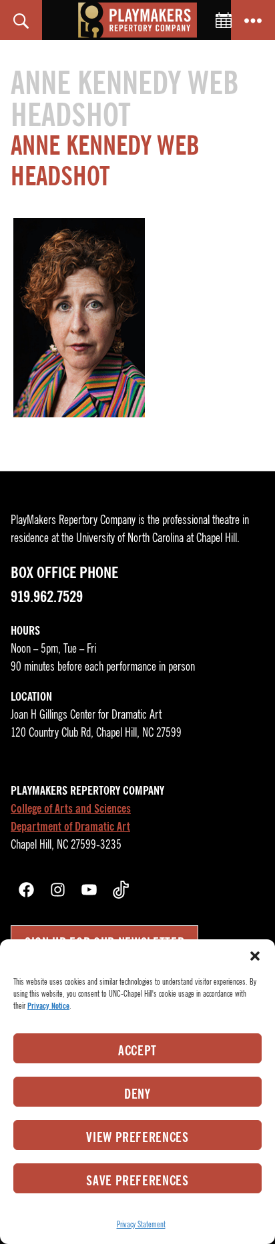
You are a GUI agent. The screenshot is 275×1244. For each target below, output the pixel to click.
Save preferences (137, 1180)
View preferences (137, 1137)
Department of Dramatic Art (70, 827)
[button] (255, 956)
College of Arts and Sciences (71, 809)
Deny (137, 1094)
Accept (137, 1050)
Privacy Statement (141, 1224)
